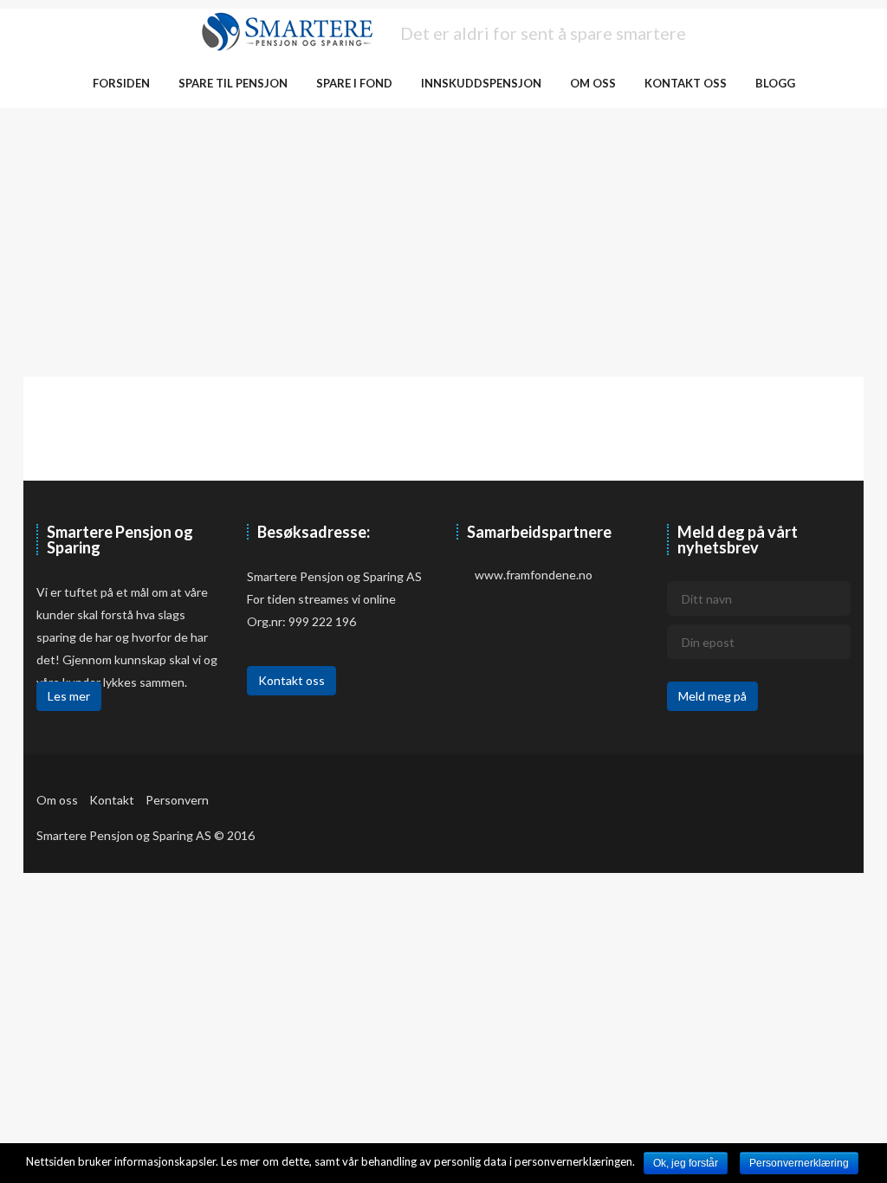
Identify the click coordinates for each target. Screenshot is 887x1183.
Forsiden (121, 83)
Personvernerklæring (799, 1163)
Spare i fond (354, 83)
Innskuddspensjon (481, 83)
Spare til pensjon (233, 83)
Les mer (69, 695)
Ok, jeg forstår (685, 1163)
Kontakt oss (685, 83)
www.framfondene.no (533, 574)
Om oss (593, 83)
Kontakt (111, 799)
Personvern (177, 799)
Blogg (775, 83)
